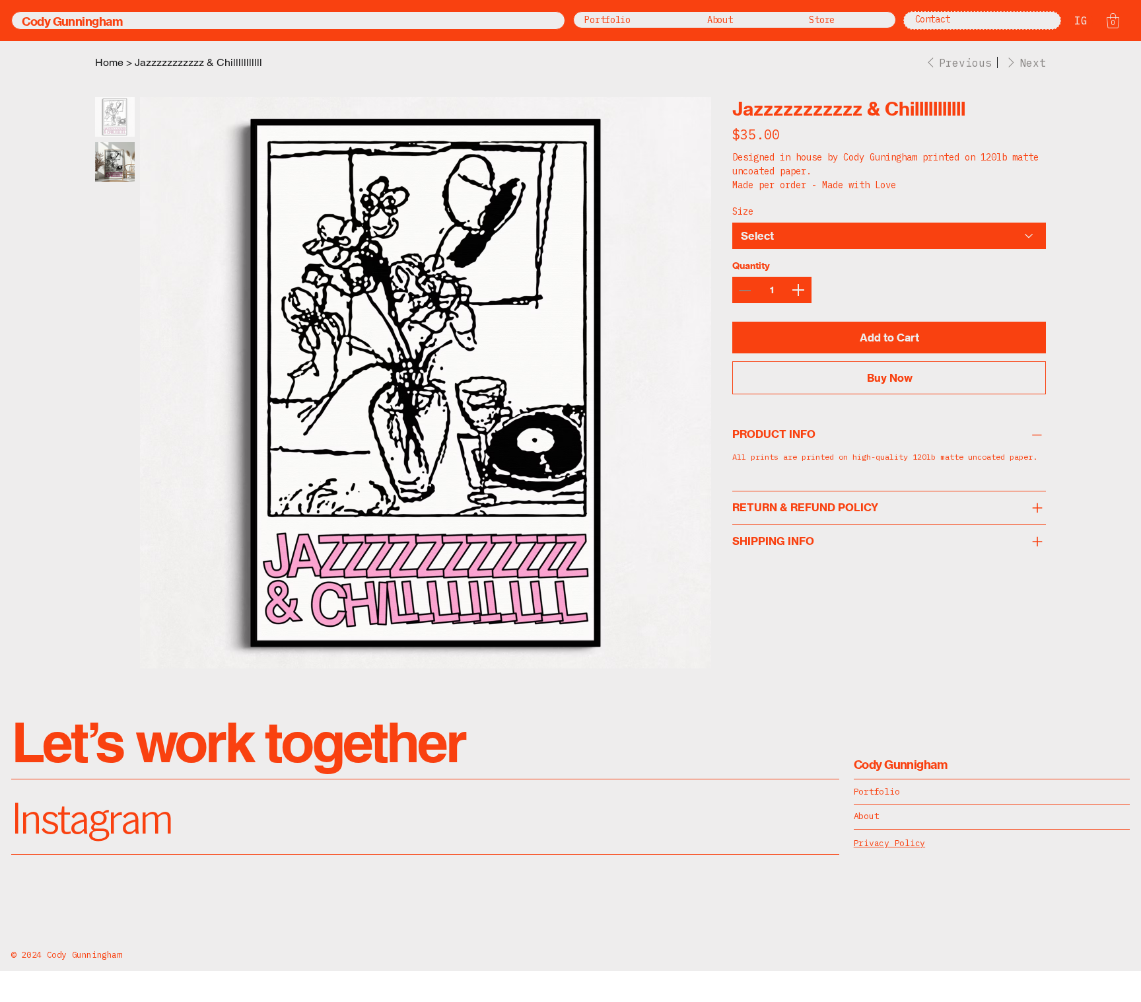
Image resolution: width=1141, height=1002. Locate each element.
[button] (1113, 20)
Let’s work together (238, 742)
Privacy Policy (889, 843)
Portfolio (877, 791)
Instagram (91, 816)
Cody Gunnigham (900, 764)
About (867, 816)
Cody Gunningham (72, 21)
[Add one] (798, 290)
